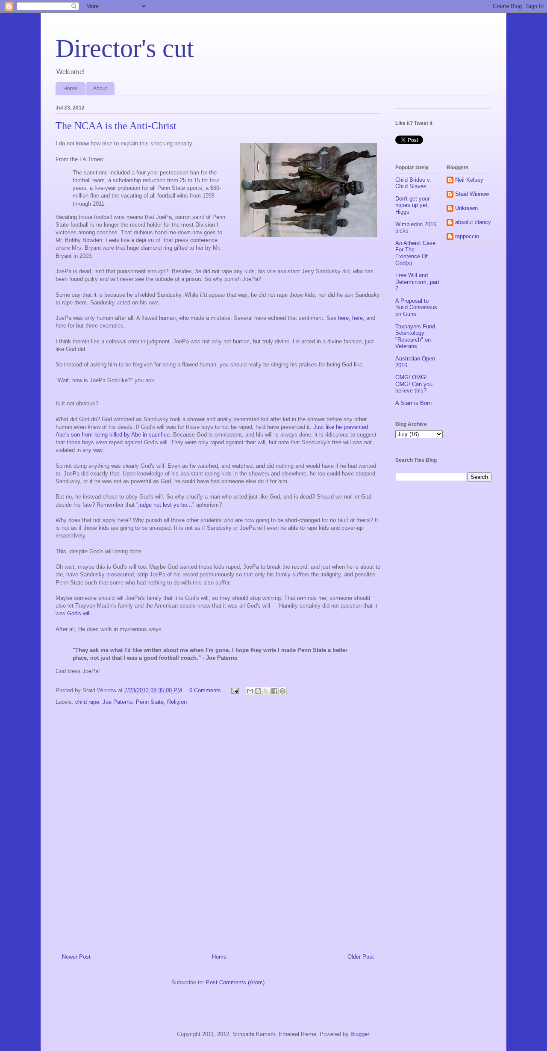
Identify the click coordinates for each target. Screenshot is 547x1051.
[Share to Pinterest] (282, 691)
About (100, 89)
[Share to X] (266, 691)
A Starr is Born (413, 403)
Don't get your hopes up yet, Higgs (412, 205)
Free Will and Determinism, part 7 (417, 282)
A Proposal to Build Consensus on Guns (416, 307)
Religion (177, 702)
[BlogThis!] (258, 691)
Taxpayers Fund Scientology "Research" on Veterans (415, 336)
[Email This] (250, 691)
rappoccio (467, 236)
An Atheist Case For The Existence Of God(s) (415, 253)
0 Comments (205, 690)
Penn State (150, 702)
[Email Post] (234, 690)
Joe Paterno (117, 702)
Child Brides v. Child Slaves (413, 183)
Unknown (466, 208)
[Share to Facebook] (274, 691)
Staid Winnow (472, 194)
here (343, 318)
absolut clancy (473, 222)
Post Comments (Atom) (235, 982)
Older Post (360, 957)
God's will (79, 613)
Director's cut (125, 48)
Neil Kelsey (469, 180)
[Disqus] (218, 825)
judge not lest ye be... (165, 505)
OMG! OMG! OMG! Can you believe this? (413, 384)
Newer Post (76, 957)
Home (70, 89)
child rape (87, 702)
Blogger (359, 1034)
